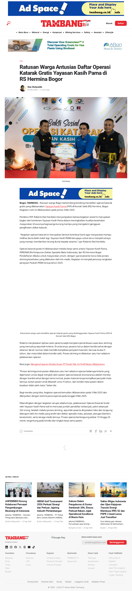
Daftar (121, 23)
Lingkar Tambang (116, 575)
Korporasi (57, 32)
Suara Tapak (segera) (117, 571)
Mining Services (72, 32)
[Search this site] (8, 23)
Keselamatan (93, 561)
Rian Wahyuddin (35, 87)
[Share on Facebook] (95, 431)
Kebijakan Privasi (98, 582)
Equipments (72, 561)
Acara (28, 565)
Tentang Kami (32, 582)
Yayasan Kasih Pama (56, 206)
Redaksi (68, 582)
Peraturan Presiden (54, 561)
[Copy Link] (110, 431)
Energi (46, 32)
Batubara (9, 558)
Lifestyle (109, 32)
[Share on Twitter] (90, 431)
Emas (7, 561)
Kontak (59, 582)
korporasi (30, 558)
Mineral (35, 32)
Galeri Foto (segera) (117, 568)
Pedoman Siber (47, 582)
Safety (87, 32)
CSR (21, 61)
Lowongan (113, 564)
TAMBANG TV (73, 558)
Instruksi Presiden (54, 565)
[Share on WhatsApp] (105, 431)
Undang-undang (53, 558)
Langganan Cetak (82, 582)
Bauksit (8, 571)
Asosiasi (98, 32)
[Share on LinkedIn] (100, 431)
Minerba (91, 565)
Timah (7, 565)
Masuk (109, 23)
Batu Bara (23, 32)
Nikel (7, 568)
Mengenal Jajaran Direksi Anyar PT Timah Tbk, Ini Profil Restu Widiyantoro (68, 364)
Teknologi (92, 558)
